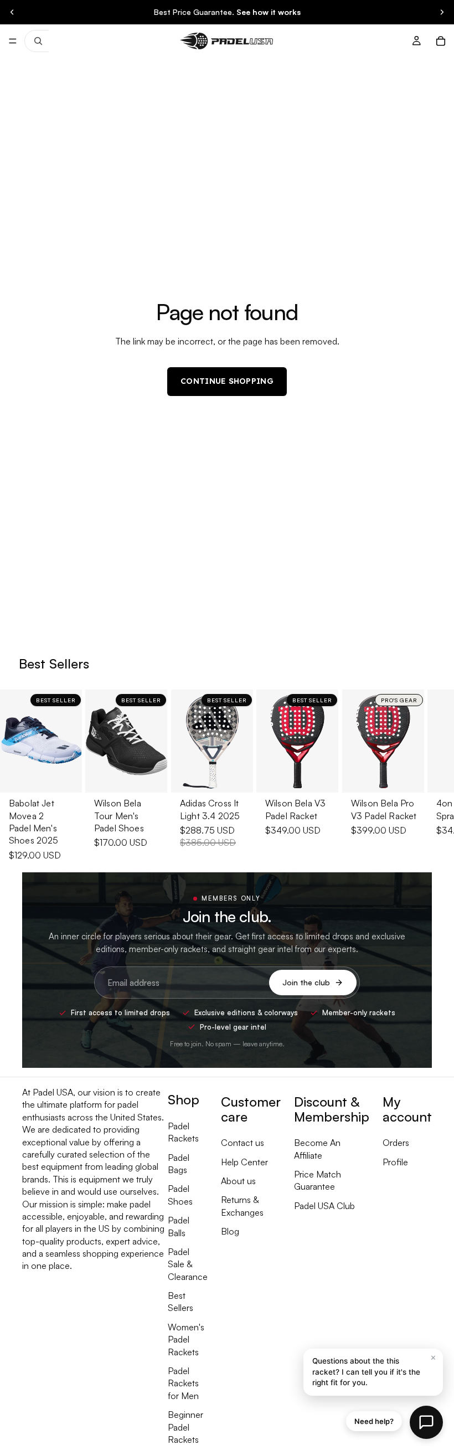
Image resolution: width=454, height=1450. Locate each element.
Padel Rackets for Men (183, 1383)
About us (238, 1180)
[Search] (36, 41)
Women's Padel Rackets (186, 1339)
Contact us (242, 1142)
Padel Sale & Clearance (188, 1264)
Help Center (244, 1161)
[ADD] (236, 775)
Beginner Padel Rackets (185, 1427)
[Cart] (441, 41)
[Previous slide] (12, 12)
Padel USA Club (324, 1205)
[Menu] (12, 41)
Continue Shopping (227, 381)
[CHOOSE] (65, 775)
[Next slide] (442, 12)
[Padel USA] (226, 41)
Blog (230, 1231)
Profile (395, 1161)
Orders (396, 1142)
